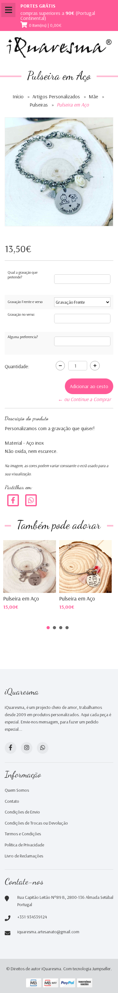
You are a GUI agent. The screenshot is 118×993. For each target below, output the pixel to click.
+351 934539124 (32, 917)
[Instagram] (26, 748)
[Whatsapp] (42, 748)
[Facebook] (13, 500)
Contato (12, 801)
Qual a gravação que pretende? (22, 275)
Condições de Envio (22, 812)
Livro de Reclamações (24, 856)
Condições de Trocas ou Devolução (36, 823)
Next (100, 566)
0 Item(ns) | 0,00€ (45, 25)
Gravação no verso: (21, 314)
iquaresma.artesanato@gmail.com (48, 932)
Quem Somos (17, 790)
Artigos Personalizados (56, 96)
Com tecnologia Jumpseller (87, 969)
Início (18, 96)
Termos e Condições (23, 834)
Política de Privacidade (24, 845)
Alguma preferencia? (23, 336)
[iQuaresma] (59, 47)
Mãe (93, 96)
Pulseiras (39, 104)
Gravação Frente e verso (25, 301)
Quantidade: (17, 366)
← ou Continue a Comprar (84, 399)
